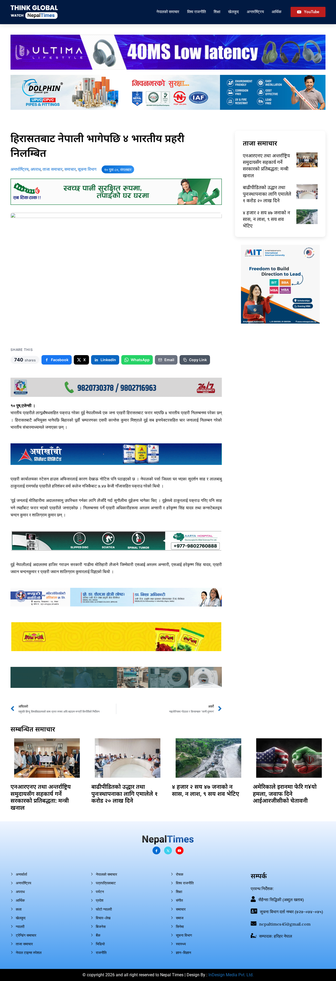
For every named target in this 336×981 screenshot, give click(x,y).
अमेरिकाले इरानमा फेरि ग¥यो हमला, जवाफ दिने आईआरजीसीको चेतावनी (285, 793)
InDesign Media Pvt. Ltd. (231, 974)
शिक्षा (217, 11)
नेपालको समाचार (167, 11)
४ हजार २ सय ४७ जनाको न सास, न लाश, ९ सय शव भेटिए (266, 219)
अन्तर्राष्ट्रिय (255, 11)
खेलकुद (233, 11)
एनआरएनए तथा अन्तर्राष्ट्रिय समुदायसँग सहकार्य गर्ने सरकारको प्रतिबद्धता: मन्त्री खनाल (266, 165)
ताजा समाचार (52, 169)
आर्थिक (276, 11)
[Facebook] (156, 850)
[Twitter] (168, 850)
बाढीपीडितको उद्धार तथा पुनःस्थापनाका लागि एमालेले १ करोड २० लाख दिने (267, 194)
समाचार (70, 169)
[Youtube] (179, 850)
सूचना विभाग (87, 169)
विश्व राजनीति (196, 11)
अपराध (35, 169)
